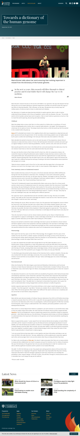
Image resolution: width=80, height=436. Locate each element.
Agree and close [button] (73, 433)
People (48, 415)
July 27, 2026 (17, 389)
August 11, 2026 (17, 379)
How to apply (20, 419)
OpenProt (14, 312)
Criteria (18, 415)
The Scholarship (6, 413)
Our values (48, 417)
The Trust (48, 413)
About (39, 3)
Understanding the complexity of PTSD (65, 391)
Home (3, 38)
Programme (15, 3)
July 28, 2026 (56, 379)
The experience (6, 415)
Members (60, 3)
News (14, 38)
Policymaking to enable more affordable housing (24, 391)
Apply (23, 3)
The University (5, 417)
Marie (13, 133)
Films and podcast (35, 417)
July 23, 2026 (56, 389)
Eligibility (19, 413)
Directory (33, 413)
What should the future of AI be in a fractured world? (27, 382)
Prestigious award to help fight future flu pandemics (64, 382)
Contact (48, 419)
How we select (20, 420)
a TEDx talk (30, 340)
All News (74, 374)
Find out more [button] (53, 433)
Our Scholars (31, 3)
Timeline (19, 417)
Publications (34, 419)
